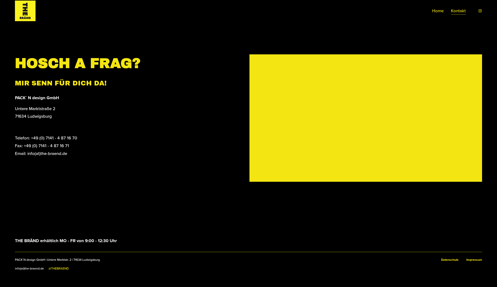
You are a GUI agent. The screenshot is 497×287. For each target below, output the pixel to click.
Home (438, 11)
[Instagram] (480, 11)
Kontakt (458, 11)
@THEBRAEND (59, 268)
